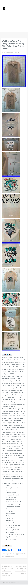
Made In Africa (16, 582)
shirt (20, 554)
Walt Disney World (14, 14)
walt (16, 52)
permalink (12, 556)
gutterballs (17, 554)
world (3, 556)
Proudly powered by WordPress (7, 582)
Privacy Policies (8, 23)
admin (11, 52)
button (23, 553)
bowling (19, 553)
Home (9, 21)
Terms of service (19, 23)
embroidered (7, 554)
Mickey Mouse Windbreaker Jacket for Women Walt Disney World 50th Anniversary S (8, 570)
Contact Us (17, 21)
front (11, 554)
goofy (13, 554)
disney (3, 554)
